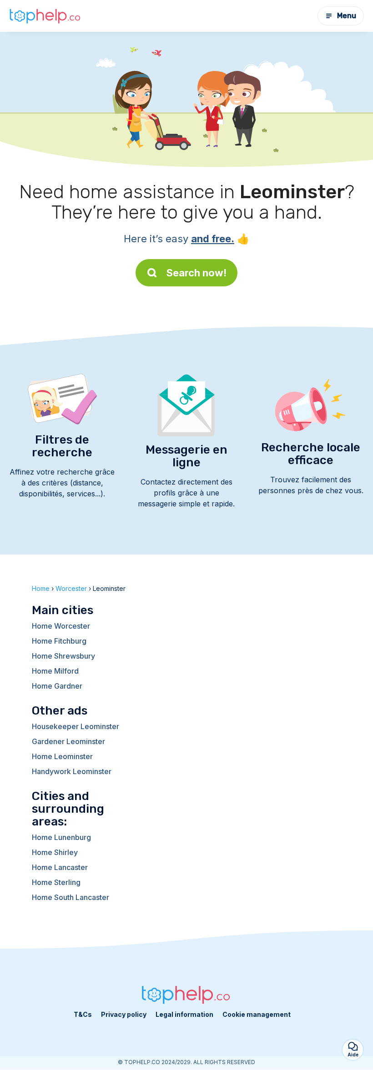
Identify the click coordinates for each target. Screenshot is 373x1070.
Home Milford (55, 670)
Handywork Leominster (71, 771)
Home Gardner (57, 685)
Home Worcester (61, 625)
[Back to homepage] (45, 16)
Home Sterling (56, 882)
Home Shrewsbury (63, 655)
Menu (346, 15)
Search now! (196, 273)
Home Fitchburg (59, 640)
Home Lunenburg (61, 837)
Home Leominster (62, 756)
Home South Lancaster (70, 897)
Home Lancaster (60, 867)
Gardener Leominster (68, 741)
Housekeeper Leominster (75, 726)
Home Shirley (55, 852)
